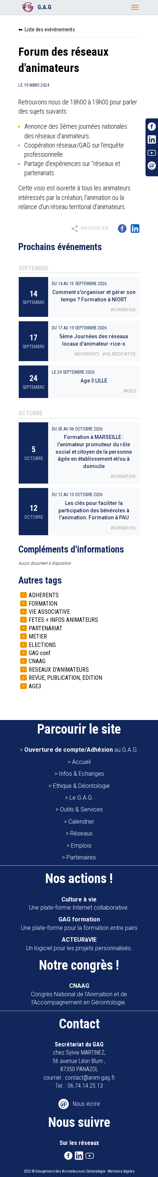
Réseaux (81, 833)
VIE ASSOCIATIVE (49, 611)
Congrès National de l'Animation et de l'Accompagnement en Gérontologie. (79, 994)
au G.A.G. (81, 749)
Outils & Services (81, 809)
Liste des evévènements (50, 29)
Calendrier (81, 821)
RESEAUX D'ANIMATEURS (59, 669)
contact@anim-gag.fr (90, 1077)
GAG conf (39, 653)
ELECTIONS (42, 644)
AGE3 (35, 686)
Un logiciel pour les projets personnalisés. (79, 943)
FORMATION (43, 603)
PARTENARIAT (45, 628)
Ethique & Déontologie (81, 785)
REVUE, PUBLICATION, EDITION (65, 677)
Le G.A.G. (81, 797)
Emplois (81, 845)
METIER (38, 636)
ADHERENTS (44, 595)
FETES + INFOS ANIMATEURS (63, 619)
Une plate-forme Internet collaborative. (79, 903)
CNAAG (37, 661)
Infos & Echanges (81, 773)
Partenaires (81, 857)
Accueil (81, 761)
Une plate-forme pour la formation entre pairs (79, 923)
